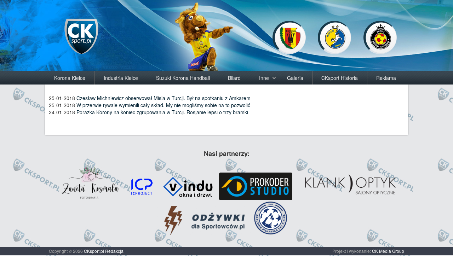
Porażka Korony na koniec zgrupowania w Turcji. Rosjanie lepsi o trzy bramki (162, 112)
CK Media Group (388, 251)
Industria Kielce (121, 77)
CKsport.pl (94, 251)
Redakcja (114, 251)
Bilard (234, 77)
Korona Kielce (69, 77)
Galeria (295, 77)
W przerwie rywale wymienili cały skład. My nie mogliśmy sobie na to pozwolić (163, 105)
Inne (264, 77)
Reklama (386, 77)
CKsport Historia (339, 77)
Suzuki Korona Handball (183, 77)
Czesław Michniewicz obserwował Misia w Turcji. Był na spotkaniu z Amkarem (163, 97)
